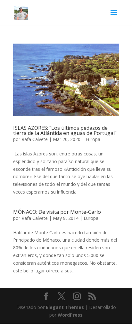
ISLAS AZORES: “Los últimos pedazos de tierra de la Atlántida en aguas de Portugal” (65, 130)
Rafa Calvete (34, 139)
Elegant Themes (65, 307)
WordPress (70, 315)
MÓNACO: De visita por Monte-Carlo (57, 211)
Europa (93, 139)
